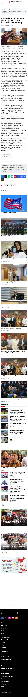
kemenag (13, 185)
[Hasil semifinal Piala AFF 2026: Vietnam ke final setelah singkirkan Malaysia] (4, 411)
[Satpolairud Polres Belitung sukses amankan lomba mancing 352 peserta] (4, 433)
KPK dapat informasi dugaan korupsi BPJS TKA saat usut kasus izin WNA (14, 304)
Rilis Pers (3, 662)
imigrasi (6, 185)
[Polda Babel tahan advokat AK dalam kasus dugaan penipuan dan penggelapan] (4, 418)
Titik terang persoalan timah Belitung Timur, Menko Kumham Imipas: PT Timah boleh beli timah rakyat (13, 351)
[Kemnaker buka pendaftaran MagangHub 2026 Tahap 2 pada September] (14, 249)
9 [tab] (22, 551)
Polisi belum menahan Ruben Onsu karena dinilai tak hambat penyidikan (14, 467)
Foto (2, 505)
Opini (2, 654)
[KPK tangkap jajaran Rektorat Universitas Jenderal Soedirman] (14, 226)
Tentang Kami (5, 673)
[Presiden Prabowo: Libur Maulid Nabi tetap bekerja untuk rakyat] (4, 481)
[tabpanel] (14, 517)
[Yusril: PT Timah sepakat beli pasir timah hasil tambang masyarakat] (14, 366)
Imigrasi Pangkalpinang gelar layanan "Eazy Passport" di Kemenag (14, 12)
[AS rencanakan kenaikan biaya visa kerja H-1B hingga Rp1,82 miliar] (14, 203)
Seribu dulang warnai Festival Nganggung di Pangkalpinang (14, 546)
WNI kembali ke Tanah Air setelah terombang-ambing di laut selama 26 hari (13, 281)
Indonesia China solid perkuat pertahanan (14, 600)
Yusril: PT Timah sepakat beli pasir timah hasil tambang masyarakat (13, 375)
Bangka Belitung (13, 9)
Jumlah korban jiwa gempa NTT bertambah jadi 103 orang (17, 474)
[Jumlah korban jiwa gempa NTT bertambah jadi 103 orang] (4, 474)
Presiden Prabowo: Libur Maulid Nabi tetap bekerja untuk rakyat (16, 481)
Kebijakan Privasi (6, 671)
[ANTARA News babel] (15, 1)
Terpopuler (4, 404)
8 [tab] (19, 551)
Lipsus (3, 642)
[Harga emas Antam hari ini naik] (4, 440)
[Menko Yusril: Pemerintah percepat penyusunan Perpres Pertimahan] (14, 318)
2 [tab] (12, 527)
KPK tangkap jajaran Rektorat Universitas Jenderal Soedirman (13, 234)
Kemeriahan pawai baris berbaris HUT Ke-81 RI (12, 522)
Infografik (4, 553)
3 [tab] (14, 527)
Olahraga (3, 647)
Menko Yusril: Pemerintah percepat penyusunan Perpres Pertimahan (11, 327)
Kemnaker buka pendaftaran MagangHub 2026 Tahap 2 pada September (13, 258)
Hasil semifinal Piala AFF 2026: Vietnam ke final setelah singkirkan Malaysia (17, 410)
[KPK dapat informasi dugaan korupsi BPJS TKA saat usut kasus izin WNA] (14, 295)
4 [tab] (16, 527)
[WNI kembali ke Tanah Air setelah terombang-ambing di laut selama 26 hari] (14, 272)
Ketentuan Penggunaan (8, 668)
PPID (2, 686)
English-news (5, 656)
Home (5, 9)
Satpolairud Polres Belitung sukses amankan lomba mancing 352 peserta (17, 432)
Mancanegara (5, 637)
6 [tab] (15, 551)
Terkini (3, 623)
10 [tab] (24, 551)
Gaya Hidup (4, 651)
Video (3, 529)
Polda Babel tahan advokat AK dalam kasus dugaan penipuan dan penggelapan (17, 418)
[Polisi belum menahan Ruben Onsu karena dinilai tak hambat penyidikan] (14, 458)
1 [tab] (9, 527)
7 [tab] (17, 551)
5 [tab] (18, 527)
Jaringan (3, 665)
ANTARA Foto (5, 681)
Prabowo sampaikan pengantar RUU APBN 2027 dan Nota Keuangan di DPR (12, 398)
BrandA (3, 679)
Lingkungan (4, 645)
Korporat (3, 684)
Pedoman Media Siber (7, 676)
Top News (4, 446)
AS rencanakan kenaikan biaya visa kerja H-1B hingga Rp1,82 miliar (13, 211)
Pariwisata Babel (6, 659)
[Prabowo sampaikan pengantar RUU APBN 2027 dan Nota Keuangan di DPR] (14, 389)
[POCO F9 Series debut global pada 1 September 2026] (4, 425)
